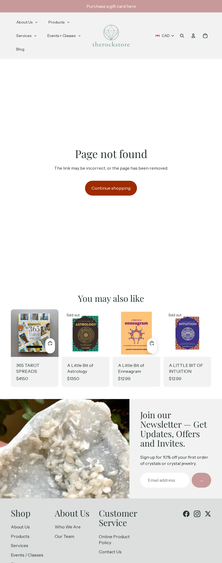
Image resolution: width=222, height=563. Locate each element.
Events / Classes (27, 555)
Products (20, 536)
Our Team (64, 536)
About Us (20, 527)
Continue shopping (111, 188)
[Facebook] (186, 514)
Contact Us (110, 551)
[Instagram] (197, 514)
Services (19, 545)
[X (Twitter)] (208, 514)
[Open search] (182, 36)
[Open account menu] (193, 36)
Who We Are (68, 527)
